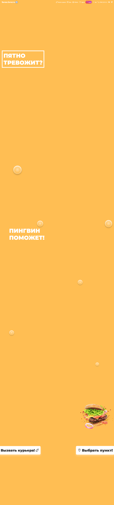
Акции (89, 2)
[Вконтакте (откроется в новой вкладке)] (109, 2)
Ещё (96, 2)
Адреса (83, 2)
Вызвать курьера (62, 2)
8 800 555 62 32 (103, 2)
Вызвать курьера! (18, 450)
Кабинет (76, 2)
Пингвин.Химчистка (8, 2)
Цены (70, 2)
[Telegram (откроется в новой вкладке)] (112, 2)
